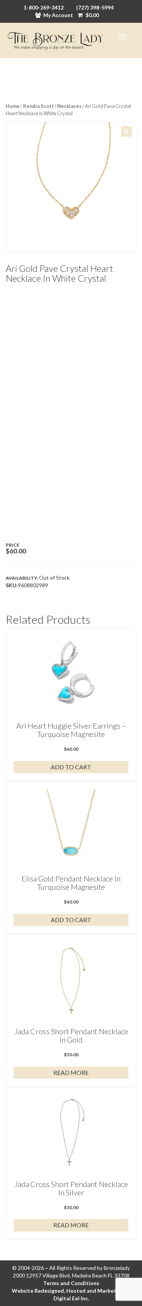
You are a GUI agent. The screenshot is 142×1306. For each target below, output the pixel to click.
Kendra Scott (38, 106)
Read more (71, 1072)
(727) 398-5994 (95, 7)
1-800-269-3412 (43, 7)
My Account (58, 15)
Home (13, 106)
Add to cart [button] (71, 766)
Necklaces (69, 106)
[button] (126, 131)
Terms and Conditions (71, 1283)
